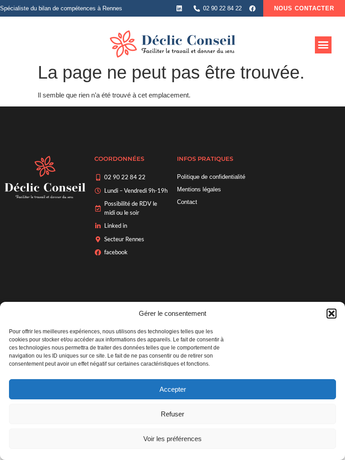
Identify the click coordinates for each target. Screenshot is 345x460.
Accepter (172, 389)
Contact (187, 202)
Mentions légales (199, 189)
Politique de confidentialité (211, 176)
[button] (331, 313)
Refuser (172, 414)
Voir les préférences (172, 438)
